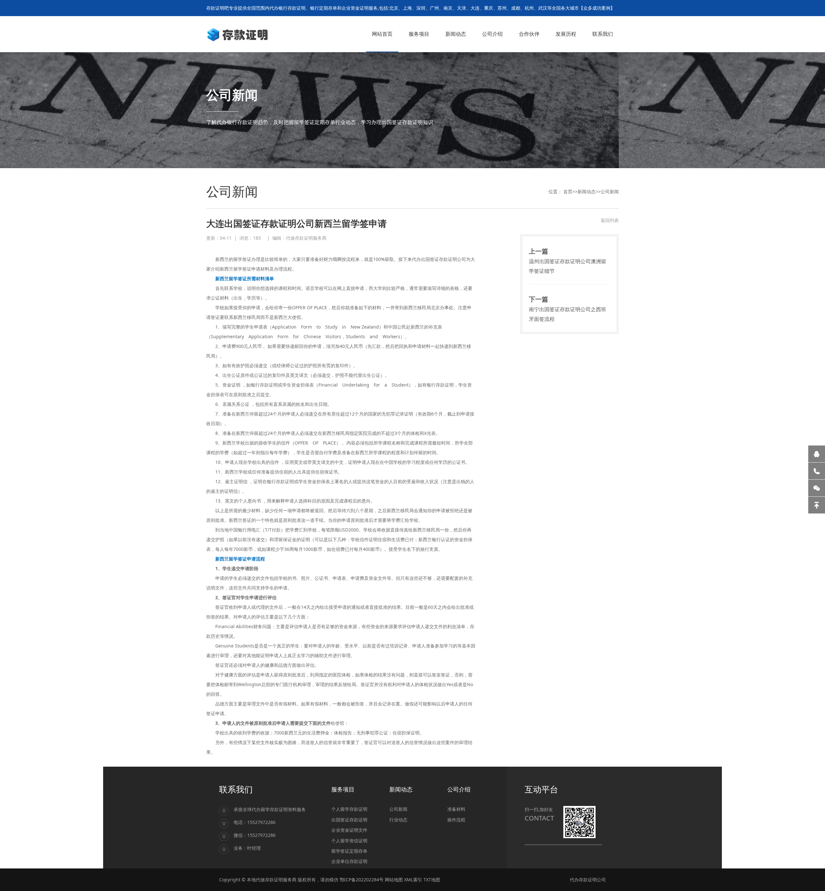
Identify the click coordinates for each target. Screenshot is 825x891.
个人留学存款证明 (349, 809)
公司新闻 (610, 191)
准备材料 (456, 809)
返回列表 (610, 220)
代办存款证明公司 (588, 880)
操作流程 (456, 820)
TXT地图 (431, 880)
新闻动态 (587, 191)
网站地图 (394, 880)
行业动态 (398, 820)
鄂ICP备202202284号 (361, 880)
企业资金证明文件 (349, 830)
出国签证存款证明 (349, 820)
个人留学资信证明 (349, 841)
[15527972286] (816, 471)
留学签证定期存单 (349, 851)
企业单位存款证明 (349, 861)
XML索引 (413, 880)
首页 (567, 191)
